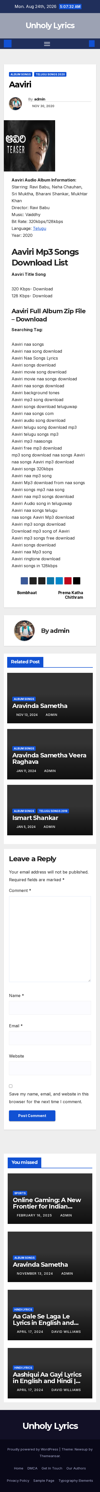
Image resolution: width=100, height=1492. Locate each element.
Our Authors (76, 1468)
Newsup (81, 1449)
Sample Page (43, 1480)
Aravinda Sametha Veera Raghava (49, 758)
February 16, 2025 (35, 1215)
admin (39, 99)
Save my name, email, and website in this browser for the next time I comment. (49, 1097)
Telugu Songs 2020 (50, 74)
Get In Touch (52, 1468)
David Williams (66, 1332)
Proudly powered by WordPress (33, 1449)
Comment (20, 890)
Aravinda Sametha (39, 705)
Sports (20, 1193)
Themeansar (49, 1456)
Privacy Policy (18, 1480)
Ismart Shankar (35, 817)
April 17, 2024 (30, 1332)
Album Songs (21, 74)
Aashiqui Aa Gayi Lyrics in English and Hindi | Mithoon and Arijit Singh (49, 1381)
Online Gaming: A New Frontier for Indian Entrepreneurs (47, 1206)
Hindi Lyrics (23, 1309)
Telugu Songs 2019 (53, 811)
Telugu (39, 228)
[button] (84, 43)
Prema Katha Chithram (70, 595)
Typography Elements (75, 1480)
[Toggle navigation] (47, 43)
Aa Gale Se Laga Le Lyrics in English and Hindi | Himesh (43, 1323)
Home (18, 1468)
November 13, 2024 (35, 1273)
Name (16, 995)
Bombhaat (27, 593)
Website (16, 1056)
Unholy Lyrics (50, 25)
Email (16, 1025)
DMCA (32, 1468)
